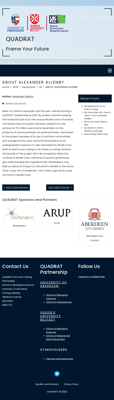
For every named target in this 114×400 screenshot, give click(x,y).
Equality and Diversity (47, 384)
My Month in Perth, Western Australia (93, 129)
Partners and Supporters (59, 358)
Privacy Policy (71, 384)
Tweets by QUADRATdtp (91, 276)
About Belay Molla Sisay (96, 134)
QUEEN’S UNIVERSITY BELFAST (50, 316)
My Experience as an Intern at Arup (94, 108)
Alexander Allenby (23, 96)
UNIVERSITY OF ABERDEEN (53, 284)
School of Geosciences (59, 302)
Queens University (15, 103)
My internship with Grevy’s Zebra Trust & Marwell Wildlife (97, 115)
